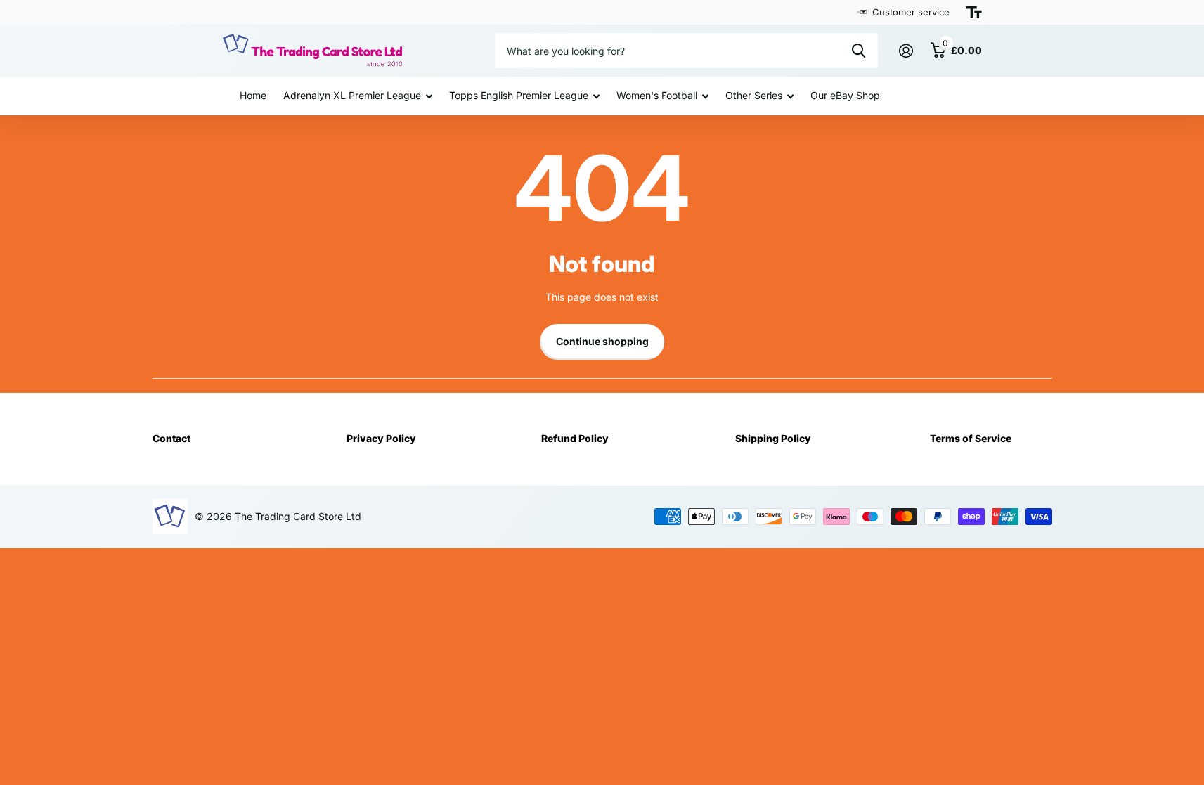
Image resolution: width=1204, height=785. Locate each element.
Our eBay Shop (845, 95)
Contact (171, 438)
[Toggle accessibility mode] (974, 13)
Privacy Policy (381, 438)
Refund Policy (575, 438)
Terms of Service (970, 438)
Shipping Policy (773, 438)
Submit (858, 50)
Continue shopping (602, 341)
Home (253, 95)
